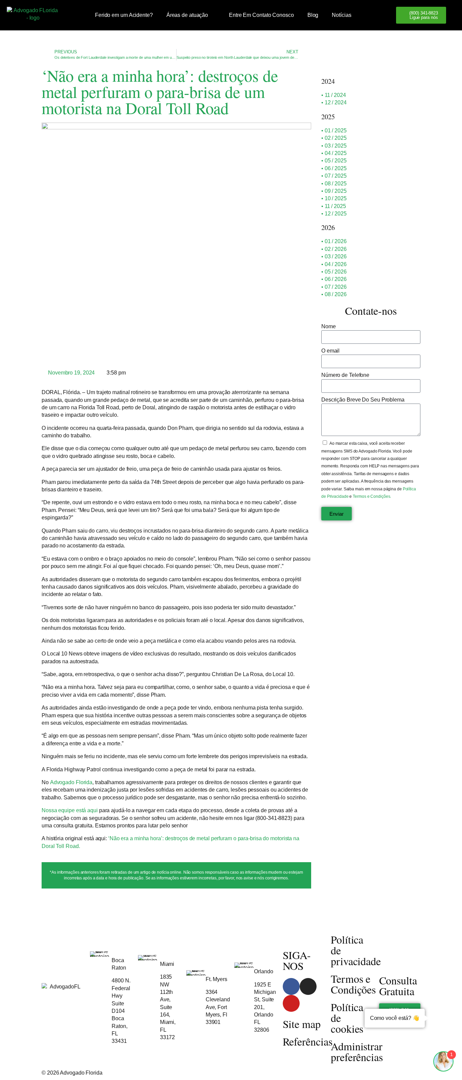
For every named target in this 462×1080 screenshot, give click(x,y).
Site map (302, 1024)
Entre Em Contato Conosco (261, 15)
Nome (328, 326)
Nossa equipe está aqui (70, 810)
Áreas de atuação (187, 15)
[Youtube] (291, 1003)
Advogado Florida (71, 782)
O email (330, 351)
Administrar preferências (357, 1051)
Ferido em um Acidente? (124, 15)
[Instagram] (308, 986)
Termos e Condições (353, 984)
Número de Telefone (345, 375)
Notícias (341, 15)
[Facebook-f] (291, 986)
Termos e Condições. (372, 496)
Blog (313, 15)
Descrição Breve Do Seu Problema (363, 400)
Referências (307, 1041)
